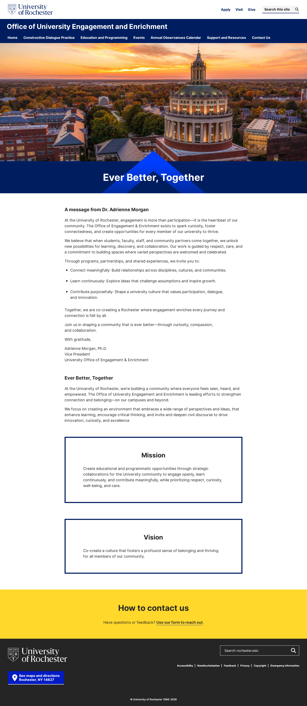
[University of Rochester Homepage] (30, 9)
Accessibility (185, 665)
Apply (225, 9)
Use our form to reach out (179, 622)
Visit (239, 9)
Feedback (230, 665)
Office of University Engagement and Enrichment (87, 26)
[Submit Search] (293, 650)
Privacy (245, 665)
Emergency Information (284, 665)
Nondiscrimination (208, 665)
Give (252, 9)
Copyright (260, 665)
